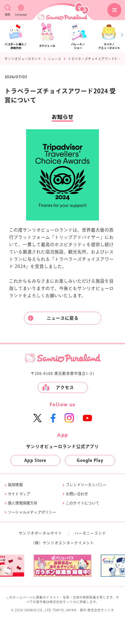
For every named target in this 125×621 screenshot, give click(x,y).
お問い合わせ (77, 494)
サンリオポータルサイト (40, 533)
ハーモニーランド (90, 533)
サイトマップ (19, 494)
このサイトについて (82, 503)
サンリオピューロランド (23, 58)
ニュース (54, 58)
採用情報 (15, 485)
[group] (63, 565)
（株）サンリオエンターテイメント (62, 543)
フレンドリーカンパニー (86, 485)
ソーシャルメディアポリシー (32, 512)
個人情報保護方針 (23, 503)
